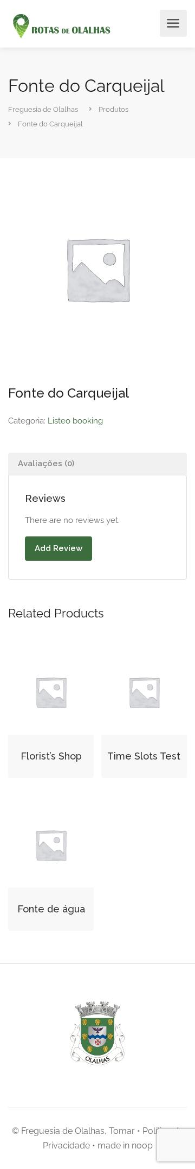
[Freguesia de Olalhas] (60, 27)
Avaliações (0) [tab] (46, 463)
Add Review (58, 548)
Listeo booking (75, 421)
